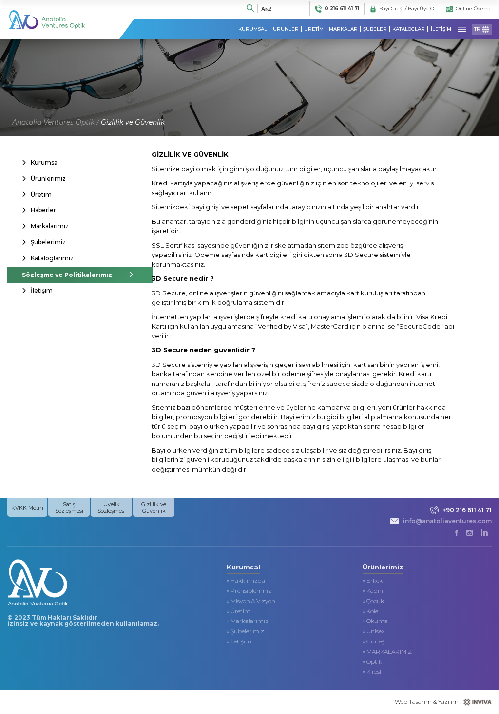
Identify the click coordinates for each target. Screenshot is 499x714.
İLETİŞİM (441, 29)
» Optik (372, 662)
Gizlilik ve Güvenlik (133, 122)
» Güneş (373, 641)
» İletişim (239, 641)
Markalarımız (50, 226)
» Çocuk (373, 601)
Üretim (41, 194)
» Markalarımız (248, 621)
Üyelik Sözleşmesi (111, 507)
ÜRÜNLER (286, 29)
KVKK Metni (27, 507)
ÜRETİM (314, 29)
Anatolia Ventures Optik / (55, 122)
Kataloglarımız (52, 258)
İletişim (42, 290)
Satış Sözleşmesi (69, 507)
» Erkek (373, 580)
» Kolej (371, 611)
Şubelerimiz (48, 242)
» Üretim (238, 611)
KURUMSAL (252, 29)
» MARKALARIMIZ (387, 651)
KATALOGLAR (408, 29)
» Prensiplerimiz (249, 590)
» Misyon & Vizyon (251, 601)
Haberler (43, 210)
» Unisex (373, 631)
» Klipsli (373, 671)
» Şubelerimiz (245, 631)
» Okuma (375, 621)
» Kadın (373, 590)
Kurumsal (45, 162)
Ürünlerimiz (48, 178)
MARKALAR (343, 29)
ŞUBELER (375, 29)
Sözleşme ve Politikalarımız (67, 274)
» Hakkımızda (246, 580)
